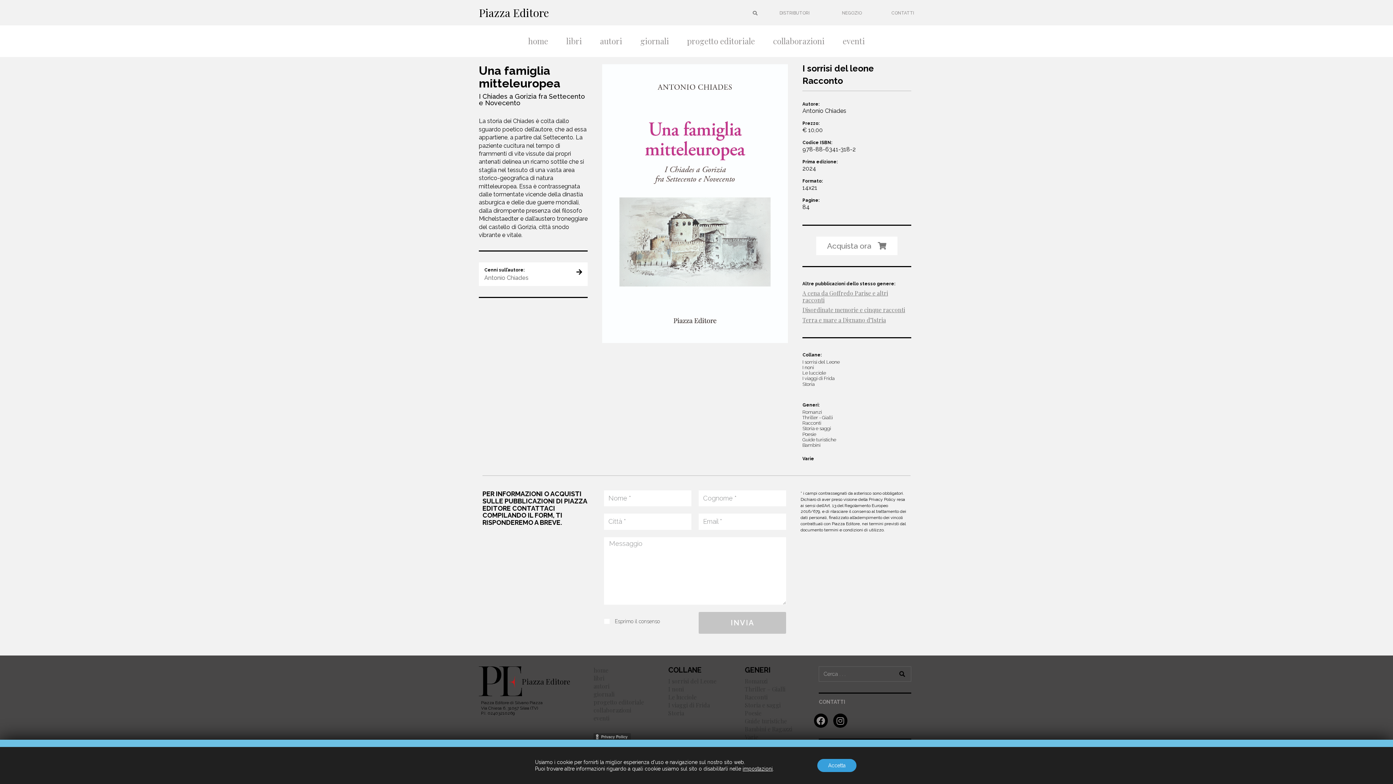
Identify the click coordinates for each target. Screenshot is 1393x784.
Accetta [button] (837, 765)
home (538, 41)
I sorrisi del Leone (692, 681)
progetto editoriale (721, 41)
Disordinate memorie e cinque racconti (853, 310)
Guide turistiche (766, 721)
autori (611, 41)
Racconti (756, 697)
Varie (808, 458)
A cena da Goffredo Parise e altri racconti (845, 296)
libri (574, 41)
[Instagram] (840, 720)
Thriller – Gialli (765, 689)
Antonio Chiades (824, 110)
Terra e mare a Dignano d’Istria (844, 320)
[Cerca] (902, 674)
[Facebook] (821, 720)
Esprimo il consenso (637, 621)
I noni (676, 689)
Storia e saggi (763, 705)
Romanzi (756, 681)
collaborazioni (799, 41)
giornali (654, 41)
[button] (795, 13)
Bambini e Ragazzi (768, 729)
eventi (854, 41)
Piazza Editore (514, 12)
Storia (676, 713)
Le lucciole (682, 697)
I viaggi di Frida (689, 705)
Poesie (753, 713)
